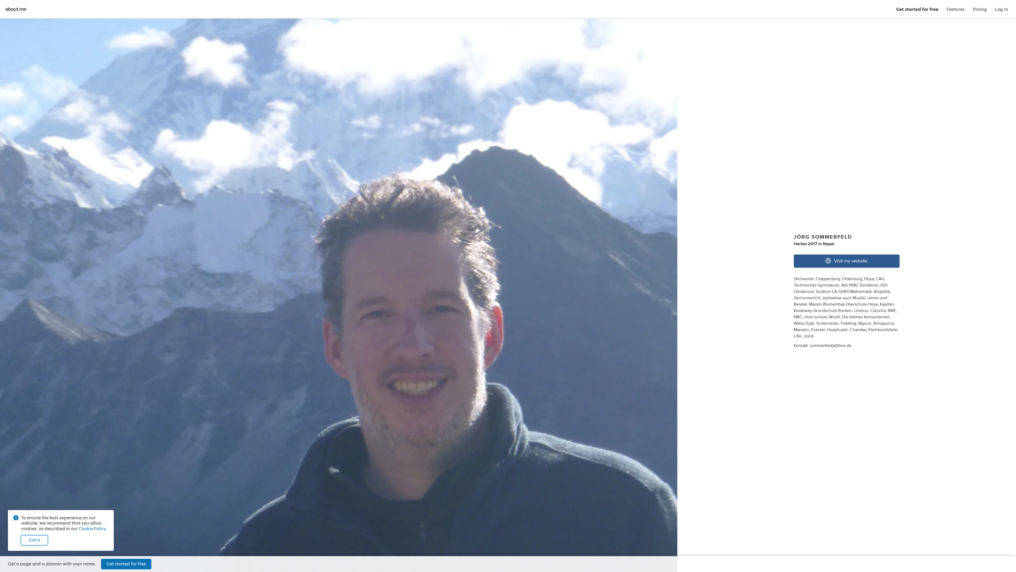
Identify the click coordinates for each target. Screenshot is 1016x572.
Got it (34, 540)
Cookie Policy (92, 529)
